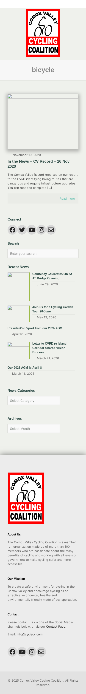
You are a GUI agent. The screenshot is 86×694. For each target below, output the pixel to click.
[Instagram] (46, 4)
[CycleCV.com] (43, 32)
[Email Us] (52, 4)
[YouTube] (40, 4)
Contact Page (55, 626)
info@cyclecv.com (29, 634)
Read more (67, 198)
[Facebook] (34, 4)
